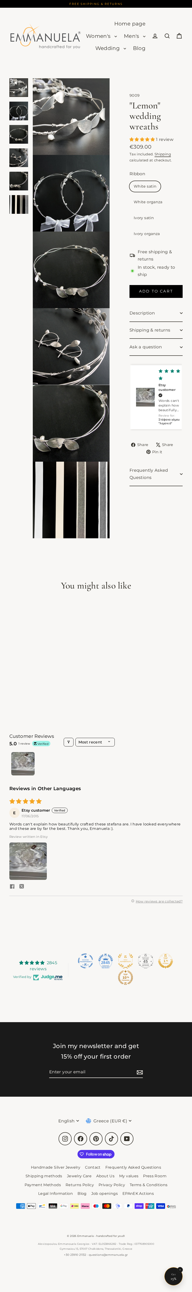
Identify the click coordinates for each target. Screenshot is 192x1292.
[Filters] (69, 742)
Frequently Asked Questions (148, 474)
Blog (139, 48)
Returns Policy (80, 1185)
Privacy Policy (112, 1185)
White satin (145, 186)
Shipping (163, 154)
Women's (99, 36)
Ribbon (137, 173)
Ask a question (145, 347)
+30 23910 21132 (75, 1254)
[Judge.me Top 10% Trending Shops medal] (125, 977)
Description (142, 313)
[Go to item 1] (23, 763)
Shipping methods (44, 1176)
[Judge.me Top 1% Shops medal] (165, 960)
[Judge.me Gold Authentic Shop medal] (125, 960)
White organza (148, 202)
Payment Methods (43, 1185)
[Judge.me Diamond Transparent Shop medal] (85, 960)
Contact (93, 1167)
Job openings (104, 1193)
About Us (105, 1176)
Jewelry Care (79, 1176)
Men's (132, 36)
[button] (142, 139)
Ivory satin (144, 218)
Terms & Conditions (148, 1185)
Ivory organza (147, 234)
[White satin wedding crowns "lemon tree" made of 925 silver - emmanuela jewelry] (18, 87)
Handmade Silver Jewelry (55, 1167)
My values (128, 1176)
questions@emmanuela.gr (108, 1254)
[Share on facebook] (12, 887)
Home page (129, 24)
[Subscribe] (139, 1072)
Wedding (108, 48)
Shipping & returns (149, 330)
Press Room (154, 1176)
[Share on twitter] (21, 887)
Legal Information (55, 1193)
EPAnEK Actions (138, 1193)
